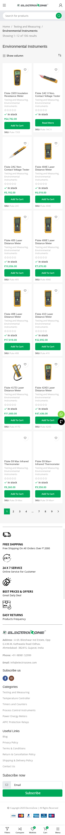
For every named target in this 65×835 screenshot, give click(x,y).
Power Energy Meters (15, 716)
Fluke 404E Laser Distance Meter (45, 168)
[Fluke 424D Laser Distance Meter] (48, 372)
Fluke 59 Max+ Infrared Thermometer (47, 462)
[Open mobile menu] (4, 5)
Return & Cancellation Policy (19, 754)
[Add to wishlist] (25, 70)
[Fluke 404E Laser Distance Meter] (48, 151)
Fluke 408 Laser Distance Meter (13, 315)
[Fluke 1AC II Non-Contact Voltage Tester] (48, 78)
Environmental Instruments (12, 105)
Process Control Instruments (19, 710)
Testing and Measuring (27, 26)
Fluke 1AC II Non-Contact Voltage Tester (47, 94)
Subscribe (33, 793)
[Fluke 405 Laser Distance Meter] (17, 225)
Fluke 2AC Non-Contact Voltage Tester (16, 168)
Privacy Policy (10, 742)
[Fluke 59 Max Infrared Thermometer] (17, 446)
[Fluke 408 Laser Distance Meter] (17, 299)
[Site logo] (32, 5)
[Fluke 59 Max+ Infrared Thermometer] (48, 446)
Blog (5, 736)
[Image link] (24, 632)
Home (6, 26)
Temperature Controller (16, 698)
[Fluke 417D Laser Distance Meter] (17, 372)
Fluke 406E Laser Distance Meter (45, 241)
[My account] (60, 5)
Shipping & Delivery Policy (18, 760)
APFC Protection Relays (16, 722)
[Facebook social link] (5, 678)
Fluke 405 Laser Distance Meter (13, 241)
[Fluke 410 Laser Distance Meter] (48, 299)
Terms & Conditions (14, 748)
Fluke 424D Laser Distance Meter (45, 389)
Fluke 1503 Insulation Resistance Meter (16, 94)
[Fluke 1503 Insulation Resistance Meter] (17, 78)
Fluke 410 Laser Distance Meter (44, 315)
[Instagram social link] (11, 678)
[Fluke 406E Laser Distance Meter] (48, 225)
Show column (15, 55)
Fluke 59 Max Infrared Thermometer (16, 462)
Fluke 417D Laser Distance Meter (14, 389)
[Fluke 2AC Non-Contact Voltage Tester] (17, 151)
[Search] (59, 16)
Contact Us (9, 766)
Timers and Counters (15, 704)
